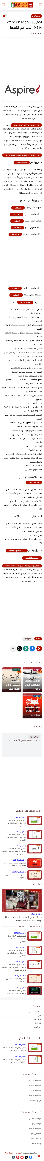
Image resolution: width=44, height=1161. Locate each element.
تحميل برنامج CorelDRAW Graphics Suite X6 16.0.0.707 (15, 992)
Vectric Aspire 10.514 (16, 550)
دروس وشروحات (35, 1100)
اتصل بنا (38, 1023)
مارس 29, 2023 (19, 817)
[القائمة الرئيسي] (40, 5)
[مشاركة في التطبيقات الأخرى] (13, 648)
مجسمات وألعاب (35, 1138)
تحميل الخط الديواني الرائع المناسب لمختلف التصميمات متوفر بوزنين (32, 681)
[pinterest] (17, 1157)
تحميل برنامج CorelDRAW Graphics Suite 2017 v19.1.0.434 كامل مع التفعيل (14, 851)
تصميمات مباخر (36, 1090)
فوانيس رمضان (36, 1133)
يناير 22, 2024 (35, 914)
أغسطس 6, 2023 (18, 860)
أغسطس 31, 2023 (18, 871)
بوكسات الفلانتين (35, 1118)
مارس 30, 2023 (19, 831)
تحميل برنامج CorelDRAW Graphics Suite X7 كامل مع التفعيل (16, 837)
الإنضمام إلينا (36, 1019)
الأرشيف (38, 1016)
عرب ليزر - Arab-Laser (13, 1152)
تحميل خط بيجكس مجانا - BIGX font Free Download (32, 711)
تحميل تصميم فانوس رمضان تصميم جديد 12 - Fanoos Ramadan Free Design (23, 919)
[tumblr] (13, 1157)
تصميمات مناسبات (35, 1095)
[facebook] (30, 1157)
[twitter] (26, 1157)
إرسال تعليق (34, 736)
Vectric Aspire (22, 162)
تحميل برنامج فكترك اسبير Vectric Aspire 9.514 (22, 155)
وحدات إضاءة (36, 1143)
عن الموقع (37, 1027)
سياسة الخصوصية (35, 1012)
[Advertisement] (22, 61)
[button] (32, 648)
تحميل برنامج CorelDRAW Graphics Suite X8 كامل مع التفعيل (16, 823)
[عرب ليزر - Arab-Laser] (22, 5)
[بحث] (3, 5)
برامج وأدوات (36, 16)
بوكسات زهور (36, 1123)
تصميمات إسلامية (35, 1080)
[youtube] (22, 1157)
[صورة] (34, 820)
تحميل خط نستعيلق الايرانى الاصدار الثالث (12, 685)
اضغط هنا (16, 214)
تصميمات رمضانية (35, 1085)
